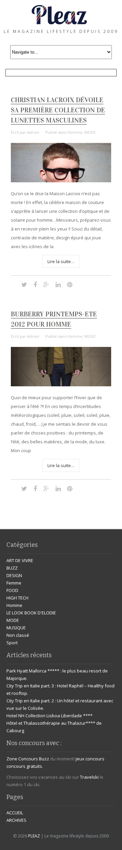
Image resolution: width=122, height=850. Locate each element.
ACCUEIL (14, 813)
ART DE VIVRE (19, 560)
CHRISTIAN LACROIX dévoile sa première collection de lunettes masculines (58, 110)
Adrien (33, 132)
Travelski (89, 777)
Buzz (44, 759)
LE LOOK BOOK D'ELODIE (31, 613)
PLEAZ (34, 836)
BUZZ (12, 568)
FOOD (12, 590)
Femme (13, 583)
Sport (12, 643)
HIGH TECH (17, 598)
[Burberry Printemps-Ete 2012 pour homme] (61, 385)
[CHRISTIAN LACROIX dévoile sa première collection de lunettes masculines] (61, 181)
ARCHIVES (16, 820)
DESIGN (14, 575)
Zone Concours (22, 759)
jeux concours (90, 759)
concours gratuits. (24, 766)
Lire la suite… (61, 261)
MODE (90, 132)
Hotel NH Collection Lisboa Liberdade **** (49, 716)
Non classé (17, 635)
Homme (74, 132)
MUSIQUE (16, 628)
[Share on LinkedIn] (58, 284)
